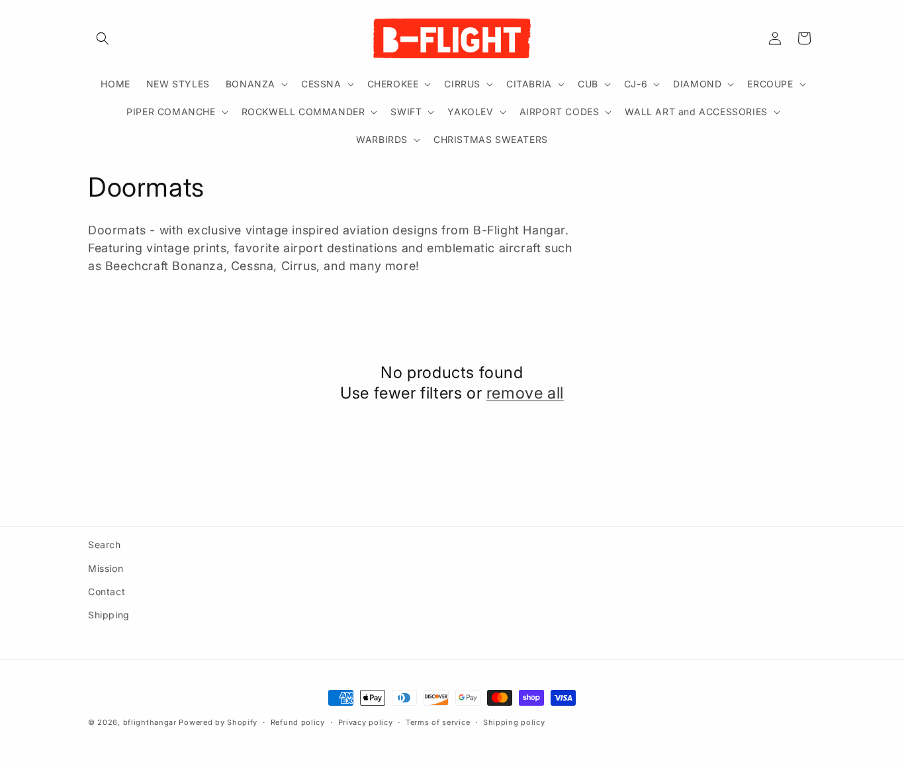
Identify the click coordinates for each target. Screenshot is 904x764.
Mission (105, 568)
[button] (102, 38)
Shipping (109, 614)
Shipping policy (514, 722)
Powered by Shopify (218, 722)
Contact (106, 591)
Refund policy (298, 722)
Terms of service (438, 722)
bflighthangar (150, 722)
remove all (525, 393)
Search (104, 544)
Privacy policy (365, 722)
